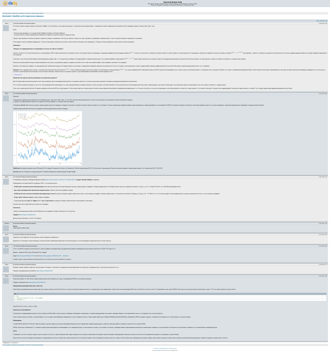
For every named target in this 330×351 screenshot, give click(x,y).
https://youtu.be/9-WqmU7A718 (26, 256)
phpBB (159, 350)
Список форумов (7, 344)
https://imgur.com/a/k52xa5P (45, 271)
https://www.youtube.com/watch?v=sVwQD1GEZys (60, 179)
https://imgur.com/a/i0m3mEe (27, 214)
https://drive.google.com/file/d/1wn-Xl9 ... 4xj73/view (54, 256)
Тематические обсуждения (18, 344)
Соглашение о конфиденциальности (161, 348)
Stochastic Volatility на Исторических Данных (23, 16)
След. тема (324, 20)
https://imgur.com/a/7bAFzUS (37, 282)
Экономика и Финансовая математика (34, 344)
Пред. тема (318, 20)
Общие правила (173, 348)
